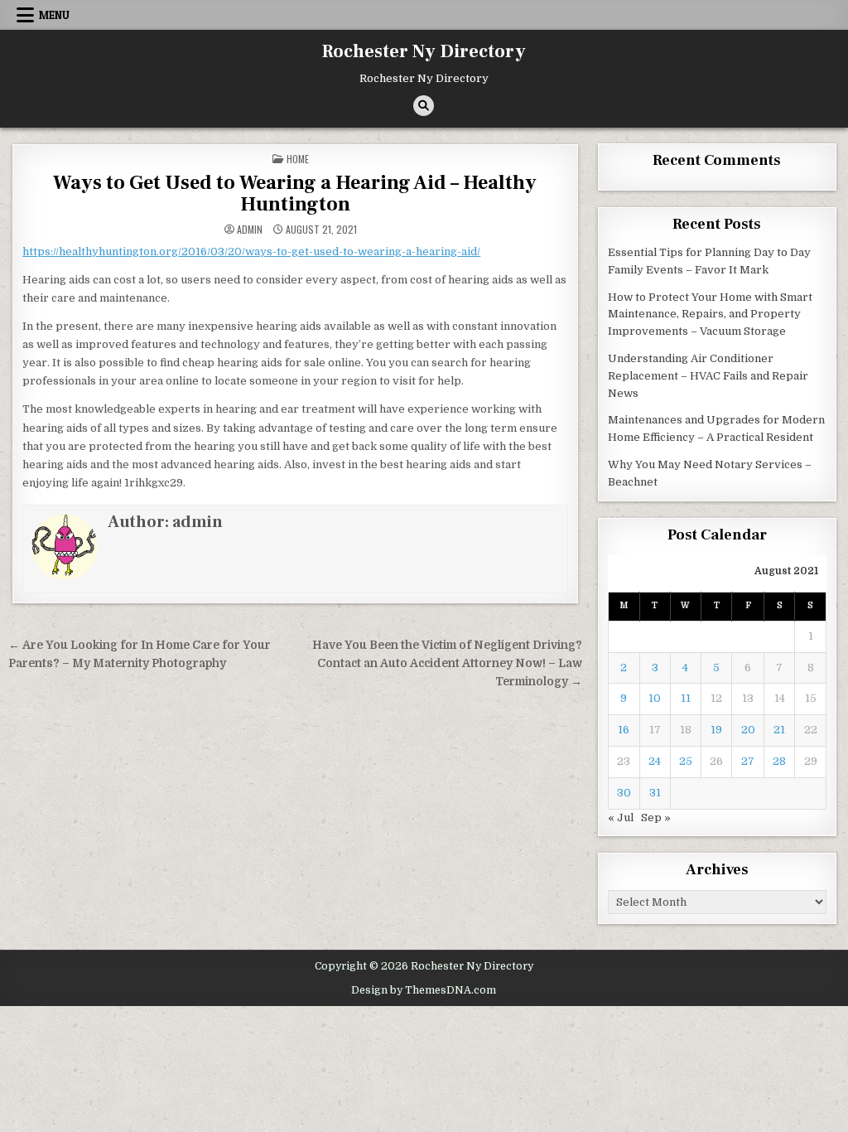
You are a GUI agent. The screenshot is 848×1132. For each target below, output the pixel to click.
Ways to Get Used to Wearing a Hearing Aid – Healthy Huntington (295, 193)
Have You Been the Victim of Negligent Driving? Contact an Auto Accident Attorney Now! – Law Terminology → (447, 663)
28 (779, 761)
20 (748, 729)
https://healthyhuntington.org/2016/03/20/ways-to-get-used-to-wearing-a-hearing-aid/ (251, 251)
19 (716, 729)
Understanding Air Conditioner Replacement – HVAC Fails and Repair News (708, 375)
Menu (54, 15)
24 (654, 761)
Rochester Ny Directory (424, 51)
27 (747, 761)
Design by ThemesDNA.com (423, 990)
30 (624, 792)
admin (250, 230)
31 (655, 792)
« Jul (621, 817)
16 (623, 729)
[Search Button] (423, 105)
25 (685, 761)
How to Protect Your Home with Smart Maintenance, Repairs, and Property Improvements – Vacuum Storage (710, 314)
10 (654, 698)
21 (779, 729)
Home (298, 159)
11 (686, 698)
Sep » (656, 817)
